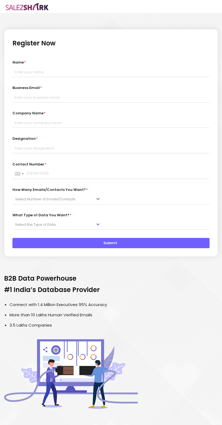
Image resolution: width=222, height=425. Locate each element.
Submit (111, 242)
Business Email (27, 87)
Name (19, 62)
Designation (25, 138)
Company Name (29, 113)
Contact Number (29, 164)
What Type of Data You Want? (41, 215)
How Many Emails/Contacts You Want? (50, 189)
